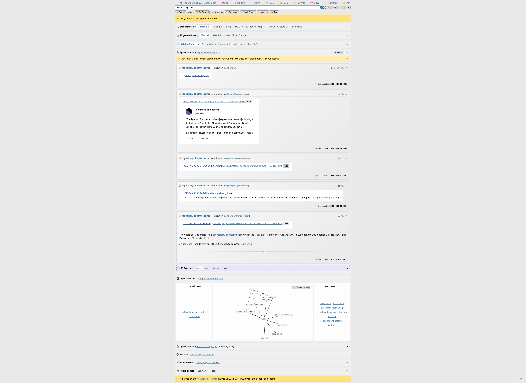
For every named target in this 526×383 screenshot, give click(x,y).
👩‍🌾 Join (274, 12)
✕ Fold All (339, 52)
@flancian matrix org (332, 307)
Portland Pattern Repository (214, 44)
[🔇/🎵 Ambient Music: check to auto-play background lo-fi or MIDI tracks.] (336, 7)
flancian (187, 101)
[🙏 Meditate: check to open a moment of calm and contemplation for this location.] (343, 7)
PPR (255, 44)
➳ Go (190, 12)
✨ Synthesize (232, 12)
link (229, 193)
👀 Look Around (248, 12)
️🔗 (338, 67)
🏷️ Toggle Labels (300, 287)
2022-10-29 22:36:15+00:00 (196, 165)
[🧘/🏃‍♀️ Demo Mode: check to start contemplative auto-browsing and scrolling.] (330, 7)
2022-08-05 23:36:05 (193, 193)
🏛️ (198, 378)
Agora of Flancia (208, 378)
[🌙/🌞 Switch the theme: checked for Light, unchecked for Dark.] (323, 7)
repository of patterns (326, 197)
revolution (215, 197)
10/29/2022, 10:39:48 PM (197, 139)
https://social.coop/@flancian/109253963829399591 (219, 101)
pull (187, 75)
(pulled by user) (262, 346)
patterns (268, 197)
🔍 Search (180, 12)
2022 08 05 (325, 303)
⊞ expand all (217, 12)
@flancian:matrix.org (215, 193)
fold (249, 101)
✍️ (342, 67)
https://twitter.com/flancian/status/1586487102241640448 (252, 165)
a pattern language (199, 75)
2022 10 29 (338, 303)
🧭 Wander (263, 12)
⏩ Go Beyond (202, 12)
